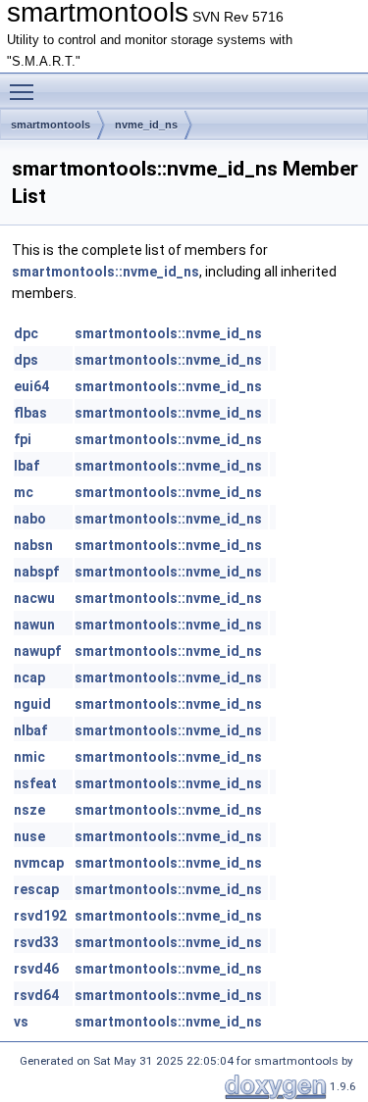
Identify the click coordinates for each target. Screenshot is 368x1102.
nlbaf (30, 730)
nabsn (33, 545)
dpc (26, 333)
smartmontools (50, 124)
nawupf (37, 651)
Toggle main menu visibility (25, 91)
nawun (34, 624)
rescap (36, 889)
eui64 (31, 386)
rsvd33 (36, 942)
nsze (29, 810)
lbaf (26, 466)
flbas (30, 413)
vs (21, 1021)
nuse (29, 836)
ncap (29, 677)
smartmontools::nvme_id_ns (105, 271)
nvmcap (39, 863)
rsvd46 (36, 969)
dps (26, 360)
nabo (30, 518)
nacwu (34, 598)
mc (23, 492)
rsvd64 (36, 995)
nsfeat (35, 783)
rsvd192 (40, 916)
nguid (32, 704)
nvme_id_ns (146, 124)
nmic (29, 757)
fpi (22, 439)
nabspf (36, 571)
